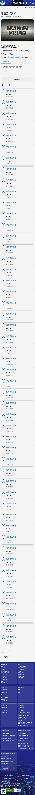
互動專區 (6, 61)
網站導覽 (26, 778)
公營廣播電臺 (5, 733)
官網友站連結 (5, 730)
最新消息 (4, 687)
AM (19, 692)
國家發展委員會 (6, 758)
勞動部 (3, 766)
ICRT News (4, 697)
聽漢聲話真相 (19, 16)
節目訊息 (4, 692)
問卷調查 (4, 682)
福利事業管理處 (23, 743)
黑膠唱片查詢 (22, 718)
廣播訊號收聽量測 (23, 715)
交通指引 (21, 674)
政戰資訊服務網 (23, 735)
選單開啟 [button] (33, 3)
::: (17, 8)
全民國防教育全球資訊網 (25, 748)
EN (14, 3)
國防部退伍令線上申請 (25, 723)
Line (26, 3)
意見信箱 (4, 674)
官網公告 (4, 700)
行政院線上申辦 (23, 725)
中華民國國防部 (23, 733)
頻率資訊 (21, 677)
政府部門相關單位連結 (8, 753)
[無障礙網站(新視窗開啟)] (10, 790)
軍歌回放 (4, 710)
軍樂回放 (4, 713)
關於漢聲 (21, 664)
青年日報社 (21, 741)
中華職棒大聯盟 (6, 738)
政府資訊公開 (5, 672)
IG (30, 3)
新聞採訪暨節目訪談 (24, 713)
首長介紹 (21, 669)
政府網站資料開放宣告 (9, 778)
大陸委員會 (4, 764)
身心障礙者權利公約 (7, 741)
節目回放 (4, 707)
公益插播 (21, 707)
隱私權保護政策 (9, 775)
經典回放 (20, 3)
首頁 (2, 16)
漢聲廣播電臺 (2, 2)
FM (19, 690)
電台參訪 (21, 710)
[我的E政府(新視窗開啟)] (3, 791)
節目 (12, 16)
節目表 (3, 667)
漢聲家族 (21, 672)
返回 (6, 657)
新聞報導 (4, 690)
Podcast (3, 695)
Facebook (23, 3)
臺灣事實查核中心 (14, 57)
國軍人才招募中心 (23, 746)
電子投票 (4, 679)
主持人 (3, 669)
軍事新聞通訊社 (23, 738)
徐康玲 (11, 54)
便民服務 (21, 705)
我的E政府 (4, 756)
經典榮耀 (4, 664)
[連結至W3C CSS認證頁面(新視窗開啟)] (18, 790)
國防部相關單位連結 (24, 730)
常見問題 (4, 677)
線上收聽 (16, 3)
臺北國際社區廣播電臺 (8, 735)
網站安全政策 (26, 775)
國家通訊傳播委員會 (7, 761)
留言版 (20, 720)
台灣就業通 (4, 769)
